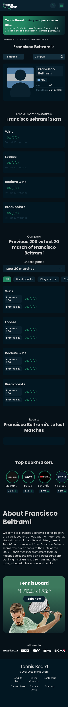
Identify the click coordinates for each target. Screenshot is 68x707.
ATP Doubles (23, 39)
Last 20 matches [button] (20, 268)
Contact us (50, 678)
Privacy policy (34, 688)
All (7, 279)
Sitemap (49, 686)
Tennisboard (9, 39)
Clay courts (48, 279)
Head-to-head (18, 679)
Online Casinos (34, 679)
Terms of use (18, 686)
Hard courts (24, 279)
